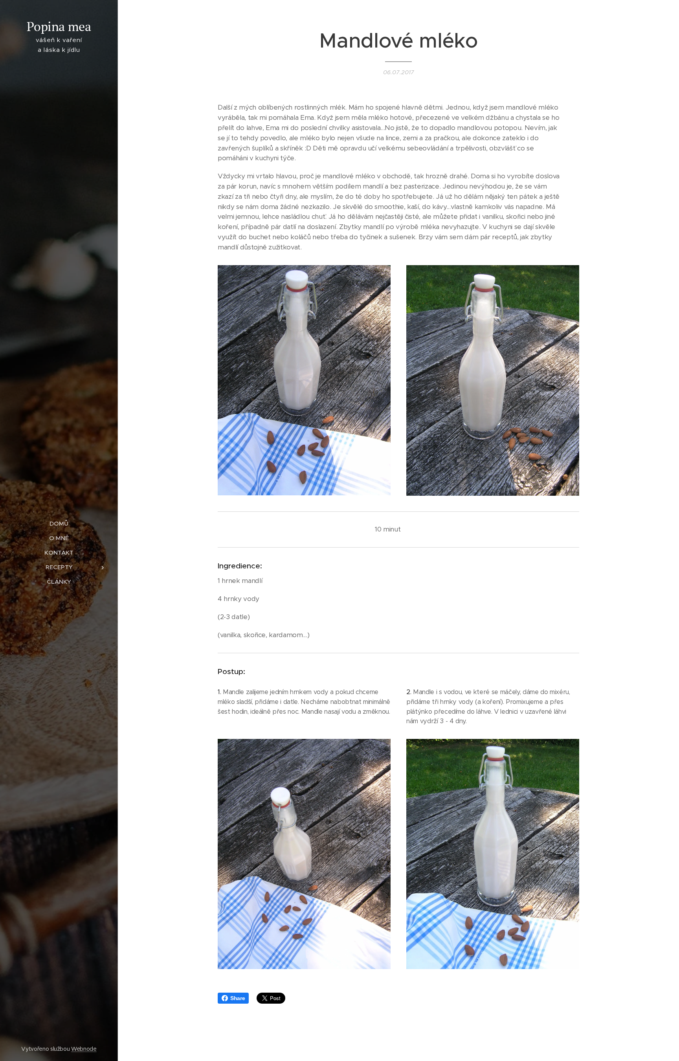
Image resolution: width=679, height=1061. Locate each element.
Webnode (84, 1048)
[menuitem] (59, 523)
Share (237, 998)
